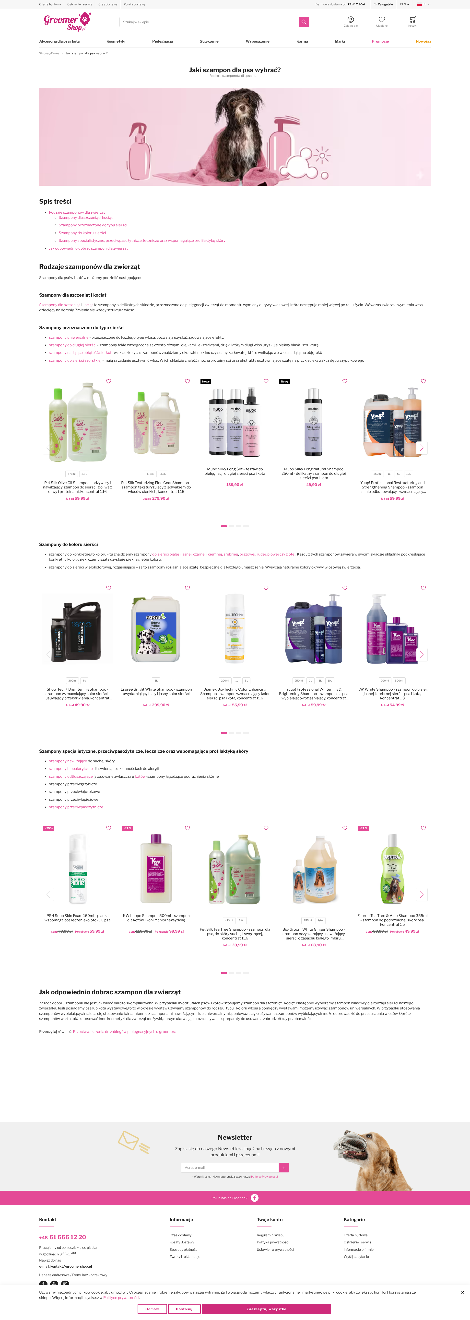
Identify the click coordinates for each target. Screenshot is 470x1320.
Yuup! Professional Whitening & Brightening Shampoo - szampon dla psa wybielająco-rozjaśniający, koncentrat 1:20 (313, 693)
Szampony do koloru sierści (82, 233)
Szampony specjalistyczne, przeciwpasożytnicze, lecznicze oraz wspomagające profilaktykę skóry (142, 240)
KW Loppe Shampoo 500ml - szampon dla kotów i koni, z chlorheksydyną (156, 918)
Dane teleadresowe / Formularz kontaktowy (73, 1275)
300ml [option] (72, 680)
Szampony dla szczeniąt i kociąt (86, 217)
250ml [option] (378, 473)
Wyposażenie (258, 41)
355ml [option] (308, 920)
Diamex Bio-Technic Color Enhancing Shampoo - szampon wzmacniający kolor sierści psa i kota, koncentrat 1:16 (235, 693)
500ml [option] (399, 680)
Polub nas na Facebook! (230, 1198)
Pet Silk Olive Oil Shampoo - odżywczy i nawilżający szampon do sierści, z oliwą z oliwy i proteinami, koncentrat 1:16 (77, 487)
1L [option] (389, 473)
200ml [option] (225, 680)
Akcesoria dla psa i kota (59, 41)
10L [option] (408, 473)
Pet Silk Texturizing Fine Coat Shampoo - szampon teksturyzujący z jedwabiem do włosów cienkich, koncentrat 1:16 (156, 487)
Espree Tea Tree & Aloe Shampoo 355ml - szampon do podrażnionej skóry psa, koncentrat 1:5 (392, 920)
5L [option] (398, 473)
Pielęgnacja (162, 41)
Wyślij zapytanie (356, 1256)
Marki (340, 41)
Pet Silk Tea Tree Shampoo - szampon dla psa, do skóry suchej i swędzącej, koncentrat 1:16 (235, 933)
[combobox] (214, 22)
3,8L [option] (84, 473)
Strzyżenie (209, 41)
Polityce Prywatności (264, 1176)
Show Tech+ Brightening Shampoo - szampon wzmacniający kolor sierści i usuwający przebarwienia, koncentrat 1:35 (77, 693)
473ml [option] (72, 473)
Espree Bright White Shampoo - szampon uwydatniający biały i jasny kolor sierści (156, 691)
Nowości (423, 41)
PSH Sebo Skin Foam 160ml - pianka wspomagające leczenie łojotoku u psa (77, 918)
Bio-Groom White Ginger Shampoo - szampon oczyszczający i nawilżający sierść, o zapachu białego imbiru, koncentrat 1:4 (313, 933)
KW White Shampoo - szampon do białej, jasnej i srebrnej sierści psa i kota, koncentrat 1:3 (392, 693)
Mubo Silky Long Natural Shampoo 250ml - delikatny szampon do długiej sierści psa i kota (314, 473)
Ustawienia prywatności (275, 1249)
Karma (302, 41)
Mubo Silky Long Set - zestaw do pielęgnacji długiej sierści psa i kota (235, 471)
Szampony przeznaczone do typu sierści (93, 225)
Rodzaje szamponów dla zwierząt (77, 212)
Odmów (152, 1309)
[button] (405, 4)
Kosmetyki (115, 41)
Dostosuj (184, 1309)
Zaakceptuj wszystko (266, 1309)
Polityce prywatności (121, 1298)
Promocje (380, 41)
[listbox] (77, 475)
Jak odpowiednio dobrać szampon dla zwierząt (88, 248)
